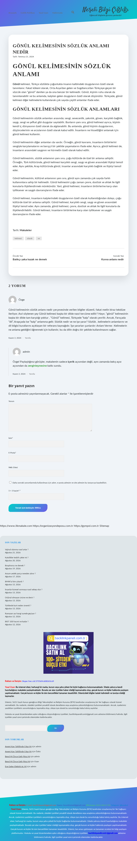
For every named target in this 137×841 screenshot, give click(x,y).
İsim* (11, 438)
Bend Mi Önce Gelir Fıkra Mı (17, 757)
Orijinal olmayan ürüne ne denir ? (19, 598)
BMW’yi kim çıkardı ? (14, 582)
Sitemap (104, 526)
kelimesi (18, 238)
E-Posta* (12, 453)
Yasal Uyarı (43, 13)
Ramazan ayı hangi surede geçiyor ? (20, 614)
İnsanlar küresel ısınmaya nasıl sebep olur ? (23, 590)
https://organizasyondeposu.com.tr (53, 526)
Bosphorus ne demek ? (15, 566)
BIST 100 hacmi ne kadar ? (16, 622)
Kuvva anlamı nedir (112, 259)
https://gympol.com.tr (86, 526)
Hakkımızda (57, 13)
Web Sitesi (13, 467)
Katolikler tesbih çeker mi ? (16, 558)
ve (39, 238)
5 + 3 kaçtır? (15, 491)
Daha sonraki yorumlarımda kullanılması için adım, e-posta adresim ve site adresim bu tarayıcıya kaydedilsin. (60, 483)
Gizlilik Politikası (28, 13)
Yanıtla (28, 338)
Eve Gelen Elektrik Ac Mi (16, 767)
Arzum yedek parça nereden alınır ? (20, 574)
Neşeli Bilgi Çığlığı (105, 9)
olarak (29, 238)
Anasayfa (13, 13)
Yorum (11, 401)
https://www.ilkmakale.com (16, 526)
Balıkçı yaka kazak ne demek (30, 259)
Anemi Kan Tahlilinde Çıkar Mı (18, 747)
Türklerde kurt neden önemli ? (18, 606)
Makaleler (26, 230)
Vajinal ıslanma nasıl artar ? (16, 550)
